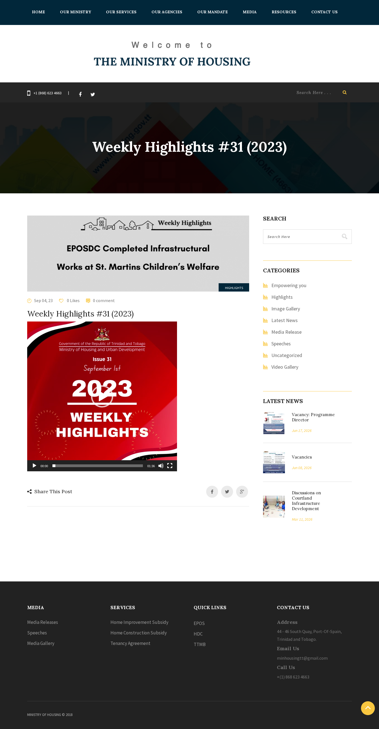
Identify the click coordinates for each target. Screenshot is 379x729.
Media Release (286, 332)
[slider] (97, 465)
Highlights (234, 288)
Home (38, 11)
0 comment (104, 300)
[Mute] (161, 466)
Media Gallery (40, 643)
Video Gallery (284, 367)
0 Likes (73, 300)
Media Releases (42, 622)
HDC (198, 634)
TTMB (200, 644)
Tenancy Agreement (130, 643)
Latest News (284, 320)
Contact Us (324, 11)
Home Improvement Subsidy (139, 622)
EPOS (199, 623)
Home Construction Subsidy (138, 633)
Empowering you (288, 285)
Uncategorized (286, 355)
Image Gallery (285, 308)
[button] (102, 396)
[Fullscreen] (170, 466)
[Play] (34, 466)
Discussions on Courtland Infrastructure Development (306, 500)
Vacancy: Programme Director (313, 417)
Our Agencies (166, 11)
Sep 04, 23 (43, 300)
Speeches (281, 343)
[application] (102, 396)
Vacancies (300, 457)
